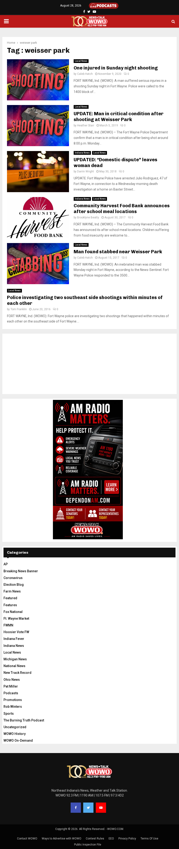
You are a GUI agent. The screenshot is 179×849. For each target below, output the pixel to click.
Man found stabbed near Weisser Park (118, 251)
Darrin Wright (85, 171)
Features (10, 605)
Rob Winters (12, 706)
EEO (111, 838)
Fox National (13, 612)
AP (5, 564)
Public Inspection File (87, 844)
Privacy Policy (127, 838)
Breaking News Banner (20, 571)
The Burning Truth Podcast (23, 720)
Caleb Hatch (85, 74)
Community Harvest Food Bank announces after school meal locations (122, 208)
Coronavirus (13, 578)
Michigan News (15, 659)
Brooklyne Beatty (88, 217)
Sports (8, 713)
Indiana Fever (13, 639)
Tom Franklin (18, 309)
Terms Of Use (149, 838)
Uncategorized (14, 727)
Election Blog (13, 584)
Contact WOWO (27, 838)
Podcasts (10, 693)
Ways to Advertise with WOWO (61, 838)
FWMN (8, 625)
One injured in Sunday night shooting (116, 68)
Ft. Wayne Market (16, 618)
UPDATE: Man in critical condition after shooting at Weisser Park (118, 116)
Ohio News (11, 679)
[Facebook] (76, 808)
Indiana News (82, 152)
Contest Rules (95, 838)
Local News (81, 61)
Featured (10, 598)
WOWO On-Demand (18, 740)
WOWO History (14, 734)
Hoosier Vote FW (16, 632)
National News (14, 666)
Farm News (12, 591)
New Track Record (17, 673)
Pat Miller (10, 686)
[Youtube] (101, 808)
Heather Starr (85, 125)
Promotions (12, 700)
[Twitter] (88, 808)
